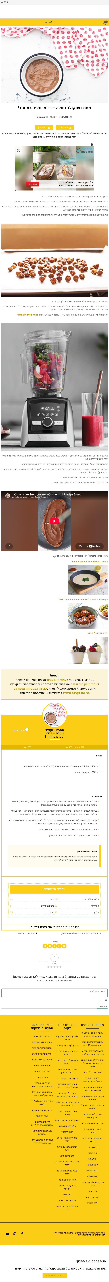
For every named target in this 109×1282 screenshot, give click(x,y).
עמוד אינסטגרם (57, 680)
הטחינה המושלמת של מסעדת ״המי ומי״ (89, 561)
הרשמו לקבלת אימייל (76, 693)
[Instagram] (5, 2)
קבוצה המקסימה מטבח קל (30, 689)
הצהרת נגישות (98, 1234)
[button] (105, 22)
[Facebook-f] (8, 2)
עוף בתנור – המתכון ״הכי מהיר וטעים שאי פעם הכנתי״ (83, 599)
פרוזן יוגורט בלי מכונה (98, 633)
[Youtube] (2, 2)
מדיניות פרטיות (84, 1234)
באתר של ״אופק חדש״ (27, 314)
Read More (33, 185)
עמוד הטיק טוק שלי (85, 684)
